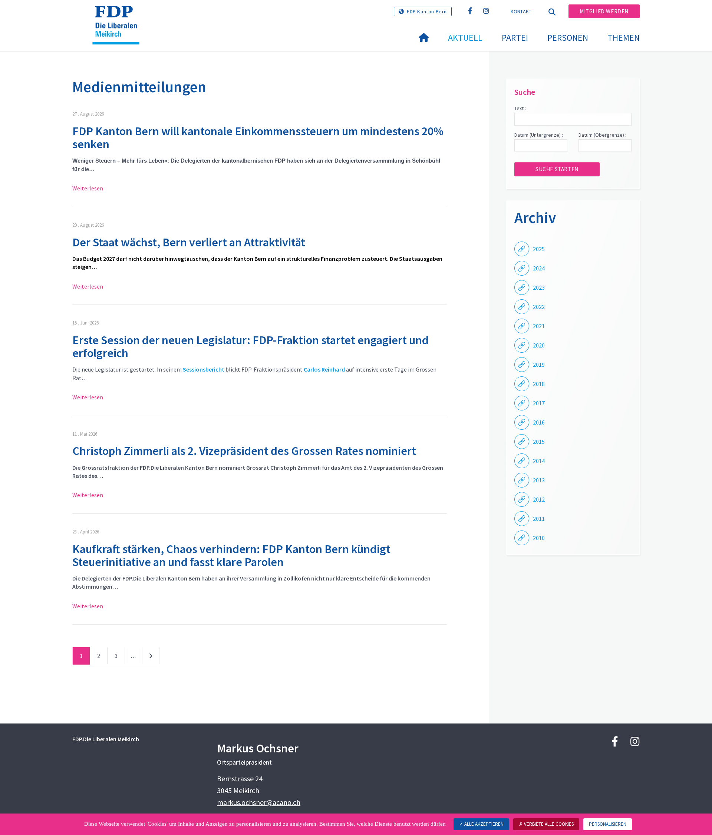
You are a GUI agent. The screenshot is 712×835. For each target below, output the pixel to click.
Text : (520, 108)
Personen (567, 37)
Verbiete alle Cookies (548, 824)
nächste (150, 657)
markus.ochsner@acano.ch (258, 802)
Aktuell (465, 37)
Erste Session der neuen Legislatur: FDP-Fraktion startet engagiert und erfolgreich (250, 346)
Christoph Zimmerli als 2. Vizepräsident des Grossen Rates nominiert (244, 450)
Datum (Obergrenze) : (602, 135)
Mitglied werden (604, 11)
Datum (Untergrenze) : (538, 135)
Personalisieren (607, 824)
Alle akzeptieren (483, 824)
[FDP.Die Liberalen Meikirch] (118, 15)
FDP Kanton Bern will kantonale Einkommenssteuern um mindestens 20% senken (258, 138)
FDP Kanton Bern (427, 11)
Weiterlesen (87, 188)
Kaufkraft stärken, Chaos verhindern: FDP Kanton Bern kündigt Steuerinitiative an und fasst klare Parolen (231, 555)
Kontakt (521, 11)
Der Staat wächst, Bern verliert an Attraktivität (188, 242)
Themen (623, 37)
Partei (515, 37)
